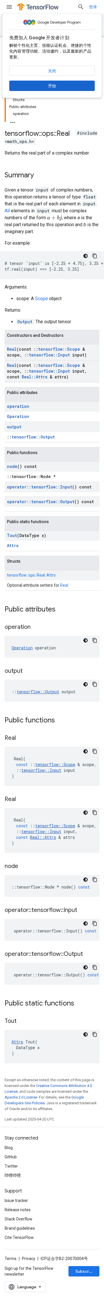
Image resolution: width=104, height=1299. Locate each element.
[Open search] (80, 6)
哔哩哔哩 (13, 1175)
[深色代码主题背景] (85, 256)
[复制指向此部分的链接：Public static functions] (80, 1003)
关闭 (52, 71)
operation (18, 406)
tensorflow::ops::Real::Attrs (31, 575)
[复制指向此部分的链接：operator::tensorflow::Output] (88, 954)
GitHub (11, 1157)
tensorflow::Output (33, 437)
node (12, 466)
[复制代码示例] (94, 256)
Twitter (11, 1166)
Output (24, 321)
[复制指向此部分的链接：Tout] (22, 1021)
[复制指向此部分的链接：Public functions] (60, 720)
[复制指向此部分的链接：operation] (36, 627)
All (7, 210)
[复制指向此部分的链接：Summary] (39, 175)
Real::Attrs (34, 377)
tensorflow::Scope (59, 349)
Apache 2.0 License (21, 1097)
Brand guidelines (20, 1228)
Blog (9, 1147)
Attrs (12, 545)
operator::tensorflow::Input (39, 487)
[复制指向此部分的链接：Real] (21, 738)
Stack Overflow (18, 1219)
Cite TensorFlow (19, 1237)
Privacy (28, 1258)
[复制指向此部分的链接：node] (24, 866)
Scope (41, 298)
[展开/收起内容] (12, 120)
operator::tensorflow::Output (41, 501)
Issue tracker (16, 1200)
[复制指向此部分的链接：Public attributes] (61, 609)
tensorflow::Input (49, 355)
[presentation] (54, 218)
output (14, 427)
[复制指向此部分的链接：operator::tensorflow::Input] (83, 910)
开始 (52, 85)
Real (11, 349)
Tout (12, 535)
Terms (10, 1258)
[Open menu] (9, 7)
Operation (18, 416)
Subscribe (85, 1271)
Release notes (18, 1209)
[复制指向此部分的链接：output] (28, 671)
